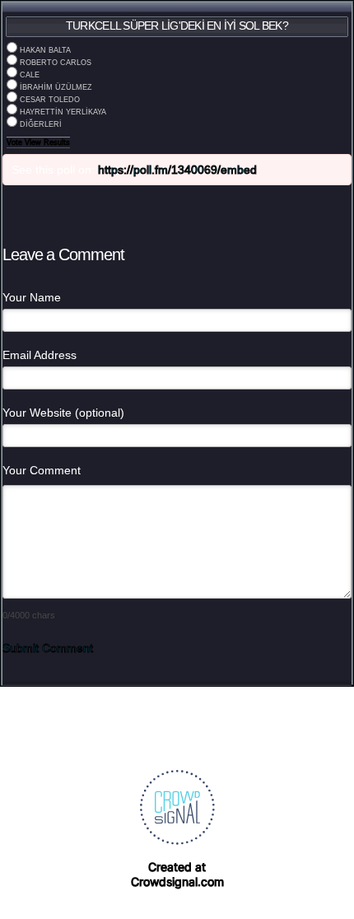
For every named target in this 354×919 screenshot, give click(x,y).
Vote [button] (16, 142)
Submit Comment (47, 648)
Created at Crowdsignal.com (177, 874)
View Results (47, 142)
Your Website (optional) (63, 412)
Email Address (39, 355)
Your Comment (41, 470)
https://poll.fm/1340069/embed (177, 169)
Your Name (31, 297)
